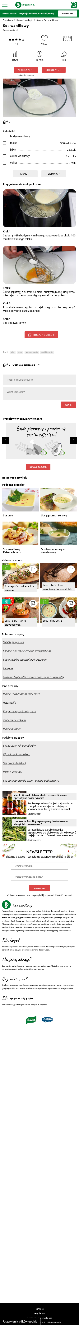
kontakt (39, 1308)
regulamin (39, 1313)
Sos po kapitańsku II (14, 763)
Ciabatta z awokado (14, 720)
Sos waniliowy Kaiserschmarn (12, 551)
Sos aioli (8, 515)
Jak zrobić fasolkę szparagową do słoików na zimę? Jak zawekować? (41, 822)
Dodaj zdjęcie (38, 467)
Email (23, 173)
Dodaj (68, 404)
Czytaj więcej (34, 814)
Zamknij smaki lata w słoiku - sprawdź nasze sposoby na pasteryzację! (40, 796)
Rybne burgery (12, 728)
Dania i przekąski (24, 20)
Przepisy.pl (8, 20)
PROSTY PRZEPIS (32, 352)
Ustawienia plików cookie (20, 1321)
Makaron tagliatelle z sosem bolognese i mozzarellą (33, 677)
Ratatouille (9, 702)
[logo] (24, 5)
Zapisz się (39, 888)
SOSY (20, 352)
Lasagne (8, 668)
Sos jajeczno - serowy (54, 515)
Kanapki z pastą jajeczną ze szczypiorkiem (27, 650)
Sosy (38, 20)
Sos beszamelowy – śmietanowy (52, 551)
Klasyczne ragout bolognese (19, 711)
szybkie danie (47, 352)
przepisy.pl (12, 30)
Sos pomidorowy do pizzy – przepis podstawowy (31, 780)
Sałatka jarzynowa (13, 642)
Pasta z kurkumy (12, 771)
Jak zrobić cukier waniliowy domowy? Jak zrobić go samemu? (57, 587)
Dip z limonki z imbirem (16, 754)
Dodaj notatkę (42, 334)
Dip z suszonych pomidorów (19, 745)
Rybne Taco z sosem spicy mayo (21, 693)
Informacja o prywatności (40, 1317)
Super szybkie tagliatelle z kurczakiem (25, 659)
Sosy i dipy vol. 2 (52, 620)
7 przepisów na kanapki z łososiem (19, 588)
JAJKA (12, 352)
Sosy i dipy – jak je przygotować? (15, 622)
